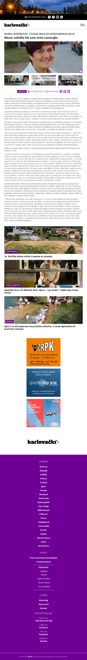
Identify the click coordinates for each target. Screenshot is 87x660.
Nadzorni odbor (43, 578)
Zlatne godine (43, 502)
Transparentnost (43, 562)
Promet (43, 530)
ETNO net (43, 514)
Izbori (43, 542)
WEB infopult (43, 510)
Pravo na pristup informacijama (43, 558)
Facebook (43, 627)
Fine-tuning (43, 506)
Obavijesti (43, 494)
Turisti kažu (43, 498)
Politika (43, 474)
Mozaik (43, 490)
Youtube (43, 641)
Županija (43, 471)
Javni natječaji (44, 586)
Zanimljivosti (43, 522)
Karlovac (21, 91)
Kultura (43, 478)
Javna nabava (44, 582)
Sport (43, 486)
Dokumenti (43, 567)
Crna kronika (43, 526)
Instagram (43, 634)
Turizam (43, 482)
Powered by (26, 656)
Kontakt (43, 608)
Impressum (43, 604)
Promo (43, 518)
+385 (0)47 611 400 (43, 621)
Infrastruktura (43, 538)
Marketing (43, 600)
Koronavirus (43, 546)
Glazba (43, 534)
